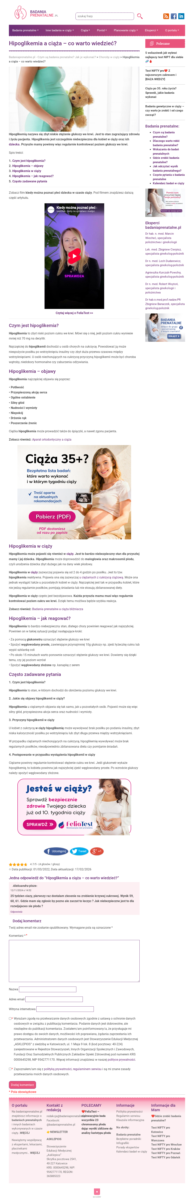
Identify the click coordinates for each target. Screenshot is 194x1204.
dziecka (14, 144)
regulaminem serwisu (87, 1069)
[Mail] (66, 1116)
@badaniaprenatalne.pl (61, 1124)
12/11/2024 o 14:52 (20, 890)
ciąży (69, 554)
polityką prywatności (58, 1069)
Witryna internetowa (22, 1009)
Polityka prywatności (129, 1111)
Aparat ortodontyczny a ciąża (51, 439)
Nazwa (13, 989)
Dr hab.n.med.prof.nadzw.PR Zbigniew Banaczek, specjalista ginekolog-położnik (165, 304)
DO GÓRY (97, 1197)
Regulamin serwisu (128, 1116)
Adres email (17, 999)
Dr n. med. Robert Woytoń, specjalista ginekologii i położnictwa (161, 288)
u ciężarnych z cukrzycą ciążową (101, 577)
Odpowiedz (16, 911)
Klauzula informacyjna (130, 1120)
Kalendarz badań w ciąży (168, 183)
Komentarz (17, 936)
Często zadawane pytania (29, 181)
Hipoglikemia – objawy (27, 166)
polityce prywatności (121, 1059)
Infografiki (122, 1143)
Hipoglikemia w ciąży (26, 171)
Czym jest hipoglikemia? (28, 161)
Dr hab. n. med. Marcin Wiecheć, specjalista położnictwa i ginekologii (161, 238)
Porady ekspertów (127, 1147)
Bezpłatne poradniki (128, 1139)
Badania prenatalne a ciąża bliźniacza (57, 609)
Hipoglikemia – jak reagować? (33, 176)
